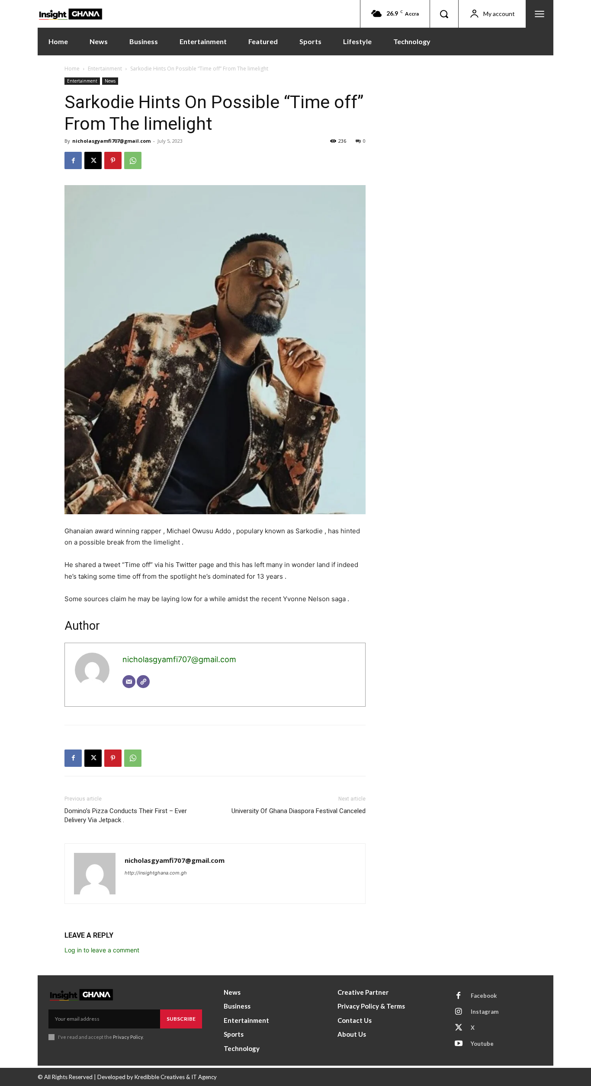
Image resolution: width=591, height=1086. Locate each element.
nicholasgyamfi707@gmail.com (111, 141)
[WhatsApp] (132, 160)
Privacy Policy (128, 1037)
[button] (444, 14)
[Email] (128, 681)
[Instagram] (458, 1012)
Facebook (484, 995)
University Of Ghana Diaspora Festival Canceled (298, 811)
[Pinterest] (113, 160)
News (110, 81)
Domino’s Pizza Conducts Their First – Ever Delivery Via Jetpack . (125, 815)
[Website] (143, 681)
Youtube (482, 1043)
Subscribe (181, 1019)
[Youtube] (458, 1044)
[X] (93, 160)
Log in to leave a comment (101, 950)
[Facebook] (73, 160)
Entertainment (105, 68)
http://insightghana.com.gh (156, 873)
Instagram (484, 1011)
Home (72, 68)
